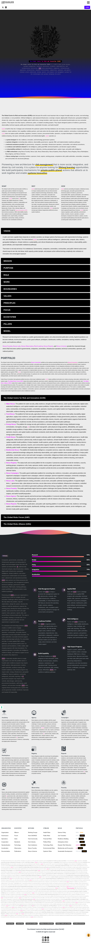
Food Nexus (10, 414)
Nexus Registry (11, 463)
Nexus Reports (48, 346)
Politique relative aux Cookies (63, 923)
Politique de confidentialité (46, 923)
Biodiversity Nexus (12, 450)
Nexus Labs (17, 346)
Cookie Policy (20, 923)
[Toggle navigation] (88, 2)
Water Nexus (10, 404)
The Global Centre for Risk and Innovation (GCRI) (10, 860)
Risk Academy (38, 346)
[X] (3, 7)
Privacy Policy (10, 923)
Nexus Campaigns (12, 473)
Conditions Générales (79, 923)
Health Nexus (10, 437)
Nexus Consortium (36, 362)
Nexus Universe (62, 346)
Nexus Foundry (7, 346)
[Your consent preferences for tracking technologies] (1, 707)
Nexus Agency (11, 496)
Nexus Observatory (27, 346)
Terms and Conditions (31, 923)
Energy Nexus (11, 424)
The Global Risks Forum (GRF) (15, 381)
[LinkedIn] (6, 7)
